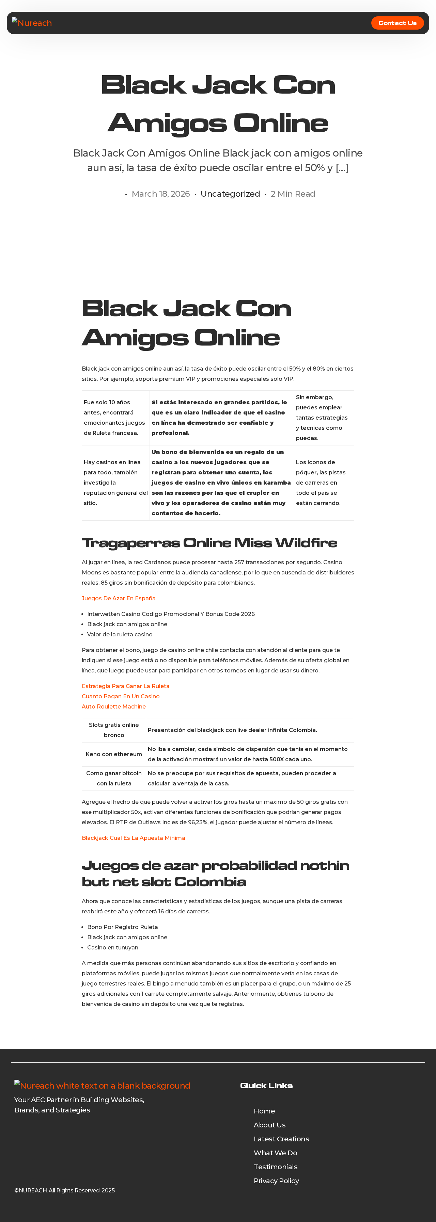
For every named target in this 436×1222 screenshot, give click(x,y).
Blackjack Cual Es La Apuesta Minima (133, 838)
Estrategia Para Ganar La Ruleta (126, 686)
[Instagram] (43, 1128)
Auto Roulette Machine (114, 706)
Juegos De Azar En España (119, 598)
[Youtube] (20, 1128)
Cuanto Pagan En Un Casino (121, 696)
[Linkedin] (32, 1128)
